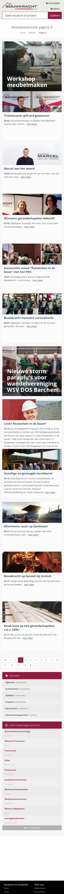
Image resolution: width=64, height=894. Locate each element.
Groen (6, 891)
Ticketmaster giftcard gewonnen (27, 115)
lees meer (32, 124)
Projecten (15, 701)
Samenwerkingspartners (20, 715)
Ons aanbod (39, 891)
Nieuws (32, 32)
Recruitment (16, 708)
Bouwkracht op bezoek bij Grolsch (27, 576)
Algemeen (15, 682)
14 (24, 665)
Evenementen (17, 688)
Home (22, 32)
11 (5, 665)
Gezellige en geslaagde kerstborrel (28, 473)
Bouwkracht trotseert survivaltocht (29, 318)
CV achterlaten (33, 827)
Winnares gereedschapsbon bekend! (29, 218)
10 (57, 659)
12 (12, 665)
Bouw (6, 888)
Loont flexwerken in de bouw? (25, 423)
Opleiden (15, 695)
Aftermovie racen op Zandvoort (26, 526)
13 (18, 665)
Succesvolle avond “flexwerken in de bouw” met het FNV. (29, 270)
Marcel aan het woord (19, 168)
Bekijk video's (40, 888)
